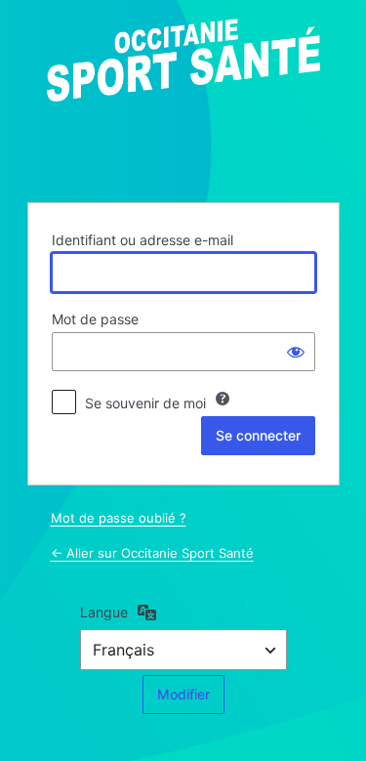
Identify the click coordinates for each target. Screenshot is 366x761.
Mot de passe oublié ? (118, 518)
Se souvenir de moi (145, 403)
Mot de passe (95, 319)
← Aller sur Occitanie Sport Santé (152, 553)
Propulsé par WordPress (183, 99)
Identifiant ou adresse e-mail (142, 240)
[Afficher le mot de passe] (295, 351)
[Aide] (222, 398)
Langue (104, 612)
